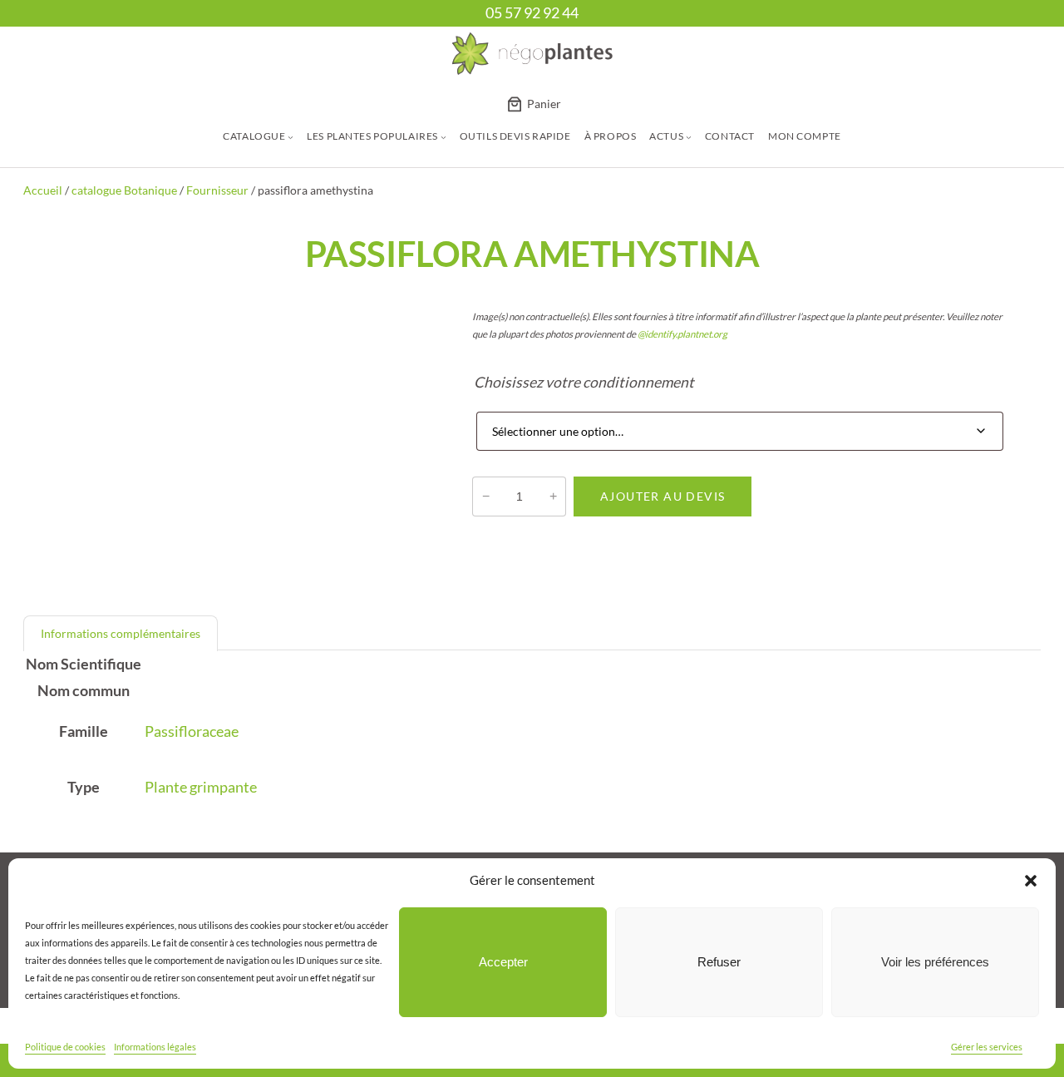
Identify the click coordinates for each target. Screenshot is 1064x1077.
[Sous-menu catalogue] (290, 137)
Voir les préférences (935, 962)
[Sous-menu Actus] (689, 137)
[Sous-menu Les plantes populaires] (443, 137)
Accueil (42, 190)
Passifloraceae (192, 731)
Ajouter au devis (663, 496)
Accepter (503, 962)
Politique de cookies (65, 1046)
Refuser (719, 962)
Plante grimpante (201, 787)
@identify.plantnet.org (682, 334)
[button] (1030, 880)
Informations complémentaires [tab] (120, 633)
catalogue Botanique (124, 190)
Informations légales (155, 1046)
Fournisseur (217, 190)
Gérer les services (986, 1046)
